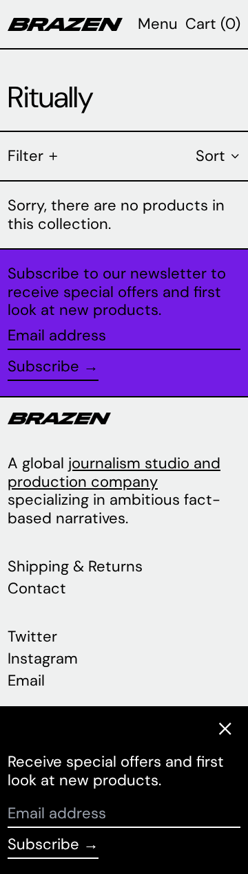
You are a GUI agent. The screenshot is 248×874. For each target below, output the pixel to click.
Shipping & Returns (75, 566)
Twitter (32, 637)
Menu (158, 24)
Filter (25, 156)
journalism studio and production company (114, 472)
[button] (212, 24)
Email (26, 681)
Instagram (43, 659)
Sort (210, 156)
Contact (37, 588)
